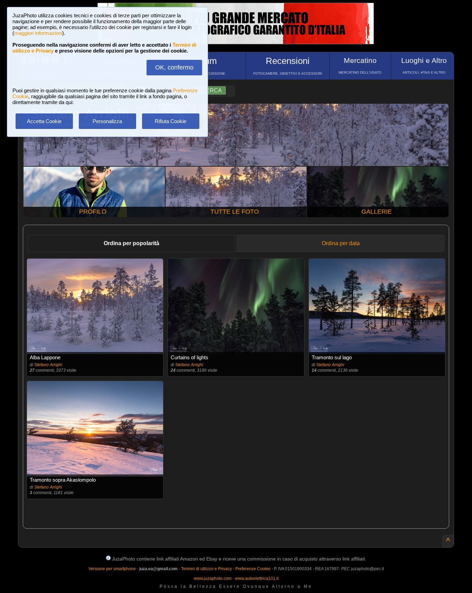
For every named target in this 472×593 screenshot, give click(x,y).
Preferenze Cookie (253, 568)
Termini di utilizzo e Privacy (206, 568)
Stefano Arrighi (48, 364)
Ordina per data (341, 243)
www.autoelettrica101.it (257, 578)
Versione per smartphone (112, 568)
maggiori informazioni (38, 33)
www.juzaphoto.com (213, 578)
